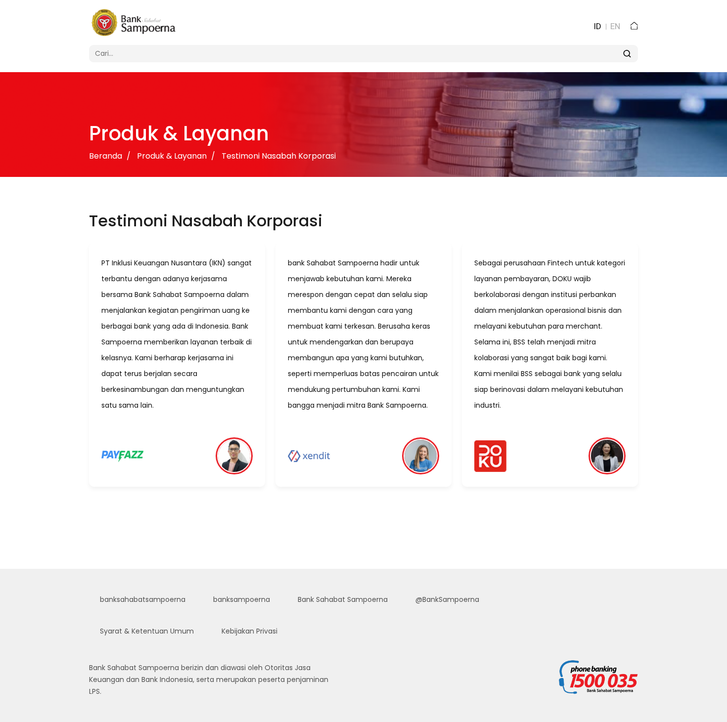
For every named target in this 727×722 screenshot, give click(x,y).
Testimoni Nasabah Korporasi (279, 156)
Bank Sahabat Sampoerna (342, 599)
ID (597, 26)
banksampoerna (240, 599)
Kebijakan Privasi (248, 631)
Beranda (105, 156)
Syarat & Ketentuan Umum (146, 631)
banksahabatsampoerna (141, 599)
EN (615, 26)
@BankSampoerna (446, 599)
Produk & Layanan (172, 156)
